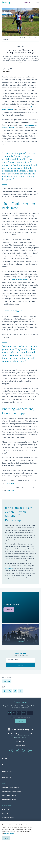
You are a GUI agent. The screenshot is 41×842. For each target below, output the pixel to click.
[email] (4, 691)
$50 (9, 712)
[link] (20, 607)
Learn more (9, 568)
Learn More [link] (20, 641)
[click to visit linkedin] (17, 750)
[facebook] (20, 691)
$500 (23, 712)
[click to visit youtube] (30, 750)
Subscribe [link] (20, 665)
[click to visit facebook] (11, 750)
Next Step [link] (20, 721)
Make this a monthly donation (21, 717)
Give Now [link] (27, 2)
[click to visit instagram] (23, 750)
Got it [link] (5, 838)
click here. (11, 483)
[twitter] (15, 691)
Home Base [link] (6, 681)
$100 (14, 712)
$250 (19, 712)
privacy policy (9, 833)
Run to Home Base (19, 279)
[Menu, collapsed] (38, 2)
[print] (10, 691)
